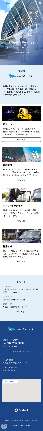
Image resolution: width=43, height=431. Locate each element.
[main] (21, 42)
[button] (3, 3)
